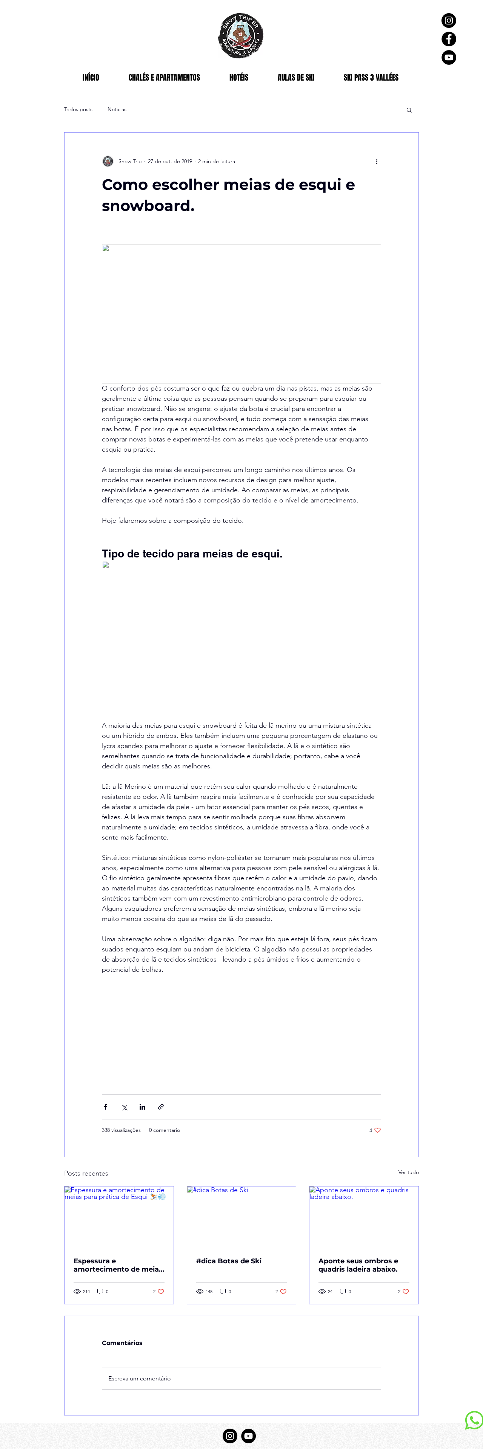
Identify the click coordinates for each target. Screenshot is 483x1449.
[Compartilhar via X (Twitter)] (124, 1106)
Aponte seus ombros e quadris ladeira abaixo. (359, 1265)
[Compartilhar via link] (161, 1106)
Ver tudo (408, 1172)
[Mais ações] (376, 161)
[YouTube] (448, 57)
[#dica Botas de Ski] (241, 1216)
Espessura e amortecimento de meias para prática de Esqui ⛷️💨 (118, 1265)
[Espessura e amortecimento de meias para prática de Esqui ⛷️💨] (119, 1216)
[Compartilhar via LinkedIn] (142, 1106)
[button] (409, 110)
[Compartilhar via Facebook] (105, 1106)
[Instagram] (448, 20)
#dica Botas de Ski (229, 1261)
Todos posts (78, 109)
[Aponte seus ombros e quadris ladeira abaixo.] (363, 1216)
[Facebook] (448, 39)
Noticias (117, 109)
